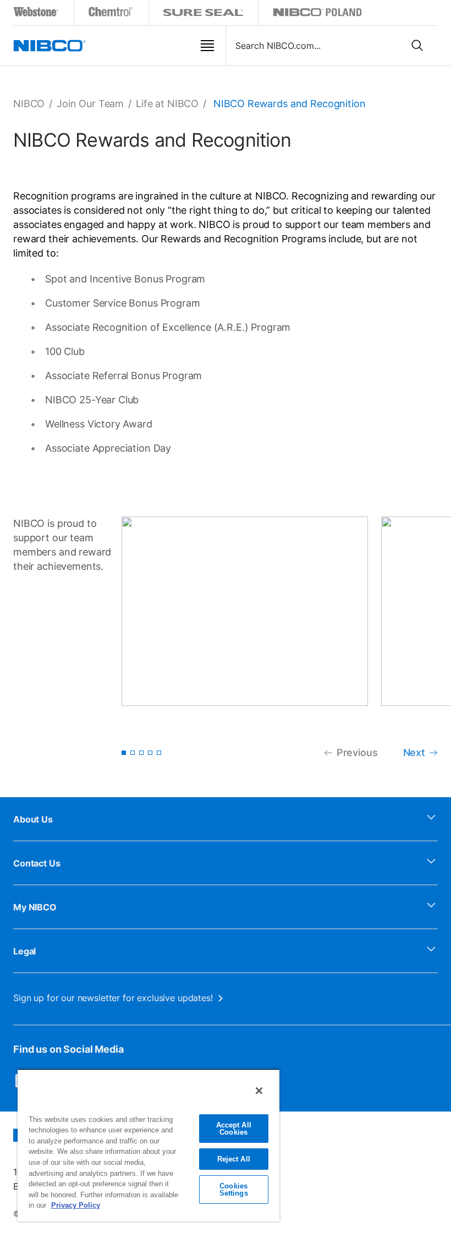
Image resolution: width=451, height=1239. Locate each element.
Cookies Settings (233, 1189)
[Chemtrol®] (111, 14)
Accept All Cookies (233, 1128)
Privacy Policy (75, 1205)
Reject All (233, 1159)
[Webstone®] (36, 14)
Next (414, 752)
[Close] (259, 1091)
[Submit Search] (417, 45)
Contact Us (37, 863)
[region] (148, 1145)
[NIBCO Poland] (317, 14)
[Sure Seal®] (203, 14)
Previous (357, 752)
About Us (33, 819)
